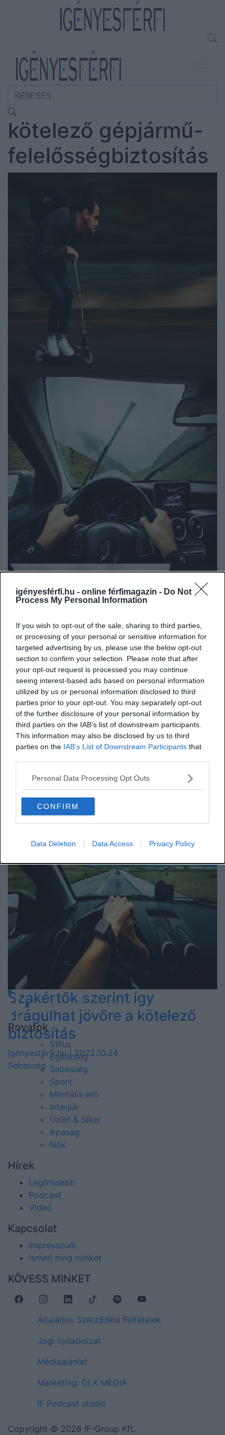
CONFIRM (58, 806)
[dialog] (112, 718)
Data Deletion (53, 843)
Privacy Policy (172, 843)
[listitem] (112, 778)
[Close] (205, 592)
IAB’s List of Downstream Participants (125, 746)
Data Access (112, 843)
